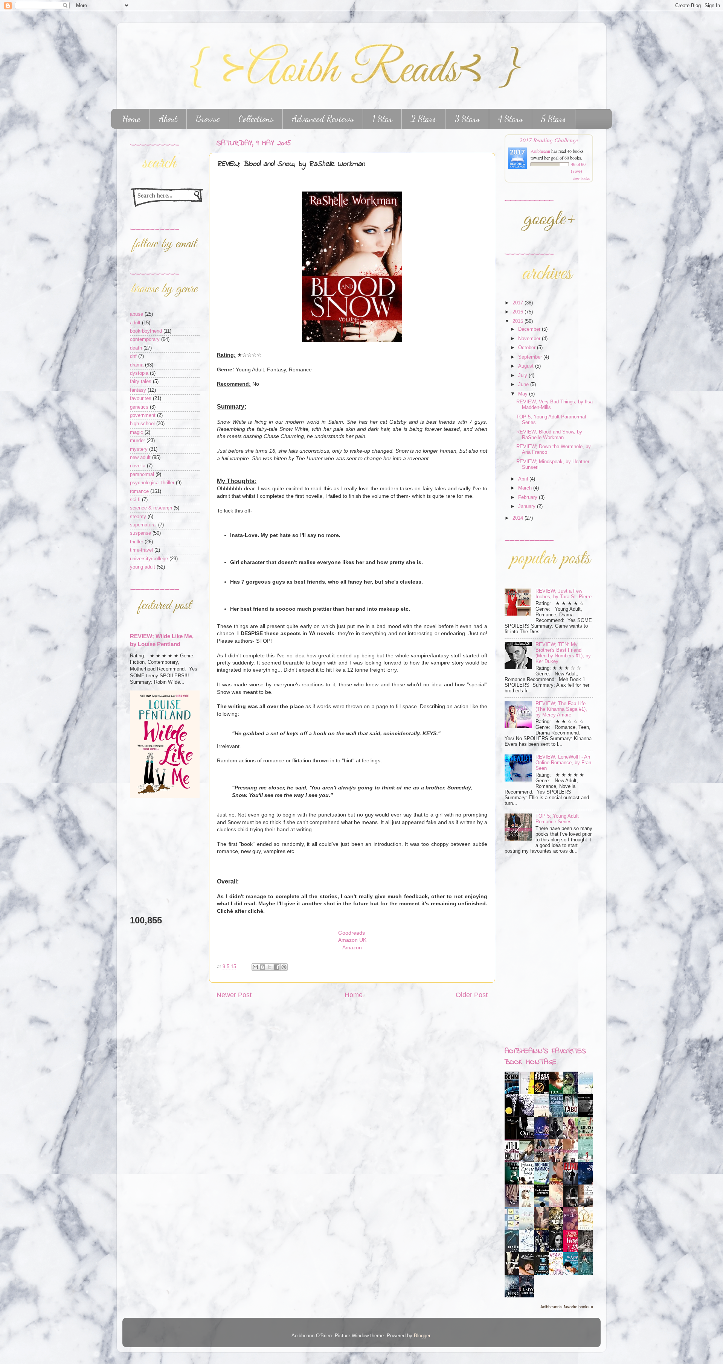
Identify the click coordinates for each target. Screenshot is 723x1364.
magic (136, 432)
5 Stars (553, 118)
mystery (139, 449)
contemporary (145, 339)
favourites (140, 398)
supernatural (143, 525)
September (530, 357)
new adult (140, 457)
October (527, 347)
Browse (208, 118)
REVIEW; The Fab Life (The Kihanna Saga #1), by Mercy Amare (561, 709)
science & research (151, 508)
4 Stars (510, 118)
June (524, 384)
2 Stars (423, 118)
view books (581, 178)
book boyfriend (146, 331)
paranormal (142, 474)
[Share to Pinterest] (284, 967)
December (530, 329)
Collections (255, 118)
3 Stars (467, 118)
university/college (149, 558)
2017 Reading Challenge (549, 140)
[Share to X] (269, 967)
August (526, 366)
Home (131, 118)
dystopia (139, 373)
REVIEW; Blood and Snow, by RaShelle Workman (549, 434)
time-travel (141, 550)
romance (139, 491)
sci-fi (135, 499)
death (136, 348)
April (523, 479)
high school (142, 423)
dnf (133, 356)
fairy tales (140, 381)
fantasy (138, 390)
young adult (142, 567)
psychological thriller (152, 482)
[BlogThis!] (262, 967)
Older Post (472, 995)
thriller (136, 541)
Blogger (422, 1335)
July (523, 375)
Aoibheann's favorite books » (566, 1307)
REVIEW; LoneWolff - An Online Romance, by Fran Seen (563, 762)
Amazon (352, 947)
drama (136, 365)
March (525, 488)
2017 (519, 303)
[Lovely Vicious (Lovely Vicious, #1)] (514, 1183)
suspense (140, 533)
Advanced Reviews (323, 118)
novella (137, 465)
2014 (519, 518)
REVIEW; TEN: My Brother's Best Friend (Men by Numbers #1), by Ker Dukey (563, 653)
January (527, 506)
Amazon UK (352, 940)
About (168, 118)
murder (137, 440)
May (523, 394)
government (143, 415)
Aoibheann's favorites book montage (545, 1057)
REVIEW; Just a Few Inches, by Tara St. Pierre (563, 593)
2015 (519, 321)
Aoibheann (540, 151)
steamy (138, 516)
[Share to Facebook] (277, 967)
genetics (139, 407)
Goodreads (352, 933)
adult (135, 322)
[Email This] (255, 967)
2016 (519, 312)
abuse (136, 314)
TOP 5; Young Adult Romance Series (557, 819)
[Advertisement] (152, 856)
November (530, 338)
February (528, 497)
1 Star (382, 118)
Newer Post (234, 995)
